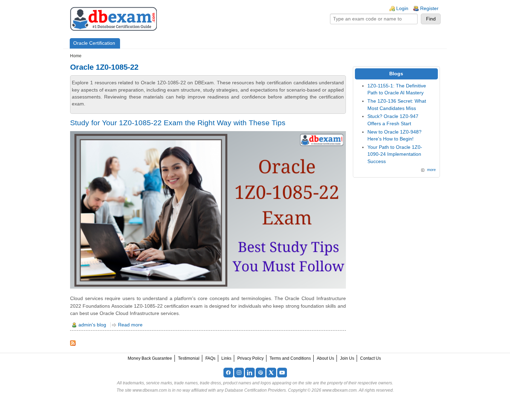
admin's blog (92, 324)
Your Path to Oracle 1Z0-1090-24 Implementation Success (394, 154)
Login (402, 8)
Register (429, 8)
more (431, 170)
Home (76, 56)
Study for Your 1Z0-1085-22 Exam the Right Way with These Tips (178, 123)
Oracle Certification (94, 43)
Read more (130, 324)
